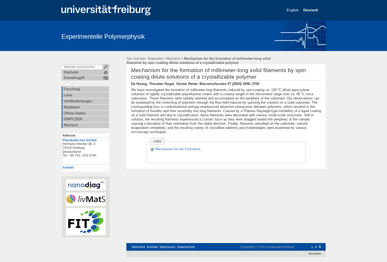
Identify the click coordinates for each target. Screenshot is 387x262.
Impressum (167, 247)
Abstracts (173, 59)
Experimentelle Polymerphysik (103, 36)
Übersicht (138, 247)
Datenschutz (186, 247)
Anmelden (315, 253)
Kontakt (152, 247)
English (293, 10)
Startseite (155, 59)
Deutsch (311, 10)
